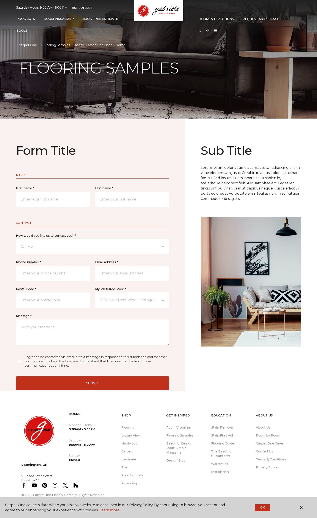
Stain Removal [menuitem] (222, 427)
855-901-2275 (82, 8)
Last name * (104, 188)
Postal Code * (26, 289)
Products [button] (25, 19)
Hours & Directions (216, 19)
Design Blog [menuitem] (175, 460)
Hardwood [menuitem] (129, 443)
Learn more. (109, 510)
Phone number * (28, 262)
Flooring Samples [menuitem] (179, 435)
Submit (92, 383)
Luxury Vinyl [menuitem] (131, 435)
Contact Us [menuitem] (264, 451)
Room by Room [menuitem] (268, 435)
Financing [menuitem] (129, 483)
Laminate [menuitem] (128, 459)
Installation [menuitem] (220, 472)
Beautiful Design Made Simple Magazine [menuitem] (179, 447)
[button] (199, 30)
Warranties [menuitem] (219, 464)
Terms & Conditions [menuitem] (271, 459)
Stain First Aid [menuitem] (222, 435)
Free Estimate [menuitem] (132, 475)
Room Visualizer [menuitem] (59, 19)
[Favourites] (207, 30)
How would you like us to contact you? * (46, 235)
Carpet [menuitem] (126, 451)
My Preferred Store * (110, 289)
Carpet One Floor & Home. (53, 495)
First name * (25, 188)
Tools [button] (22, 31)
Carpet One (28, 45)
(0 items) (215, 30)
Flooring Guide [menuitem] (222, 443)
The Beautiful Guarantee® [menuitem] (221, 453)
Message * (23, 316)
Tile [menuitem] (124, 467)
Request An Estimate (262, 19)
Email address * (106, 262)
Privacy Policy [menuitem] (267, 467)
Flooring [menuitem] (127, 427)
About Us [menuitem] (263, 427)
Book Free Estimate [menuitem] (100, 19)
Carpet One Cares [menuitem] (270, 443)
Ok (262, 507)
